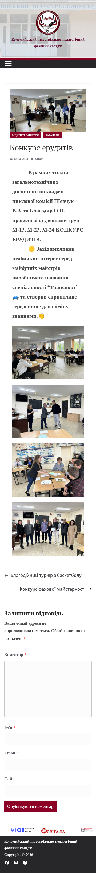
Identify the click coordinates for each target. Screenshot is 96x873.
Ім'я (9, 727)
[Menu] (8, 64)
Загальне (53, 135)
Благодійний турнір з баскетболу (46, 575)
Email (11, 753)
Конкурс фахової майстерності (52, 589)
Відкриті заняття (25, 135)
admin (39, 159)
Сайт (9, 778)
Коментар (15, 654)
